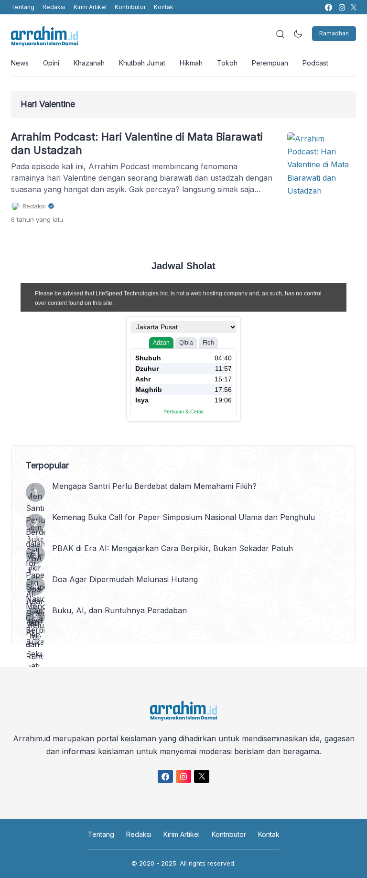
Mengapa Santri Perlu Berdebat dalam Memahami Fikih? (154, 486)
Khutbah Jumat (142, 63)
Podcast (315, 63)
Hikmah (191, 63)
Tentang (22, 7)
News (20, 63)
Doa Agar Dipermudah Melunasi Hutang (125, 579)
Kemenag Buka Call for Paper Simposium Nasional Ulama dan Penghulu (183, 517)
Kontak (163, 7)
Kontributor (130, 7)
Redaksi (54, 7)
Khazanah (89, 63)
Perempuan (270, 63)
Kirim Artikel (90, 7)
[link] (328, 7)
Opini (51, 63)
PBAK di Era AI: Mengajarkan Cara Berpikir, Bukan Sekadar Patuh (172, 548)
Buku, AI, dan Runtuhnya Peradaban (119, 610)
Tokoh (227, 63)
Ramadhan (334, 33)
